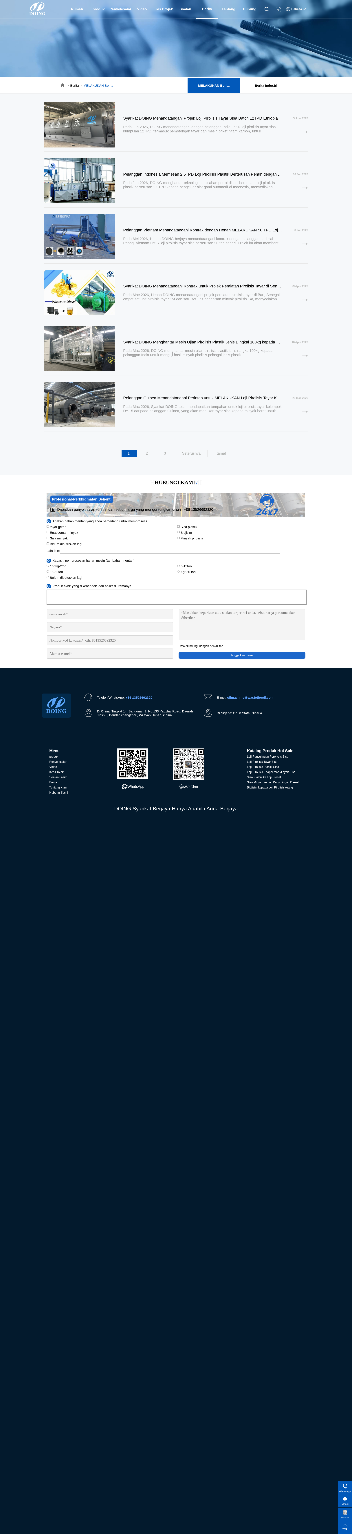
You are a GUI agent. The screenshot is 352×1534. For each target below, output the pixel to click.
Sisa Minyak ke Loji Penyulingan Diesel (273, 782)
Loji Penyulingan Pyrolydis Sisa (267, 756)
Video (142, 9)
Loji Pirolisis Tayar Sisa (262, 761)
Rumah (77, 9)
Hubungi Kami (250, 12)
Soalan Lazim (185, 12)
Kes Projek (164, 9)
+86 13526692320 (198, 509)
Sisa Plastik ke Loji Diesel (264, 777)
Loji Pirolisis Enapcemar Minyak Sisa (271, 772)
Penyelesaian (120, 9)
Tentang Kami (228, 12)
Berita (74, 85)
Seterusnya (192, 453)
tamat (221, 453)
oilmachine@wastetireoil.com (250, 697)
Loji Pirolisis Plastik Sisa (263, 766)
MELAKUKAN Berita (98, 85)
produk (99, 9)
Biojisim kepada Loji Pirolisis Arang (270, 787)
